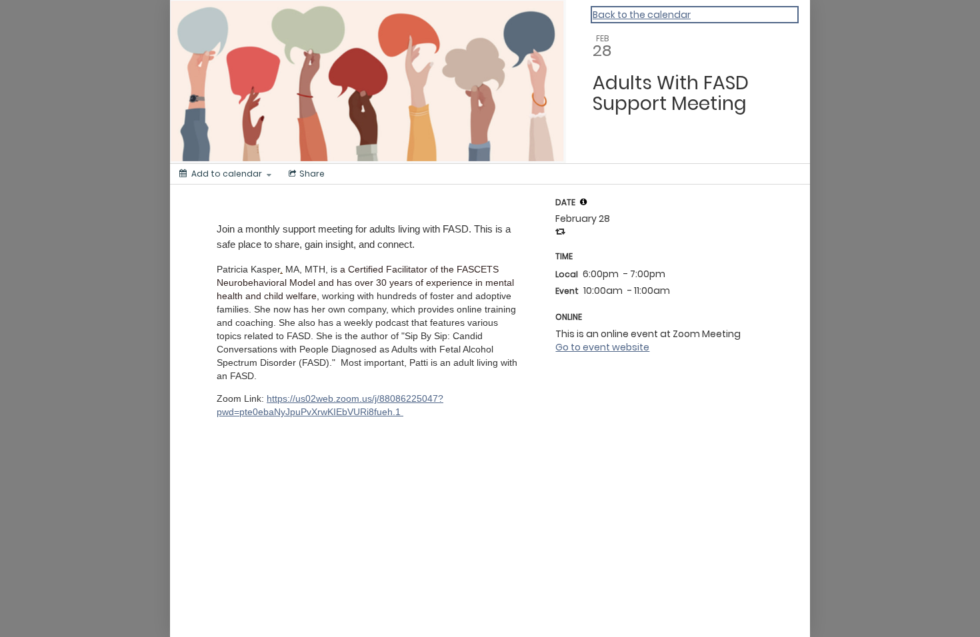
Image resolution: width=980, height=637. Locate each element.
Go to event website (602, 347)
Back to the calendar (642, 14)
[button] (583, 202)
